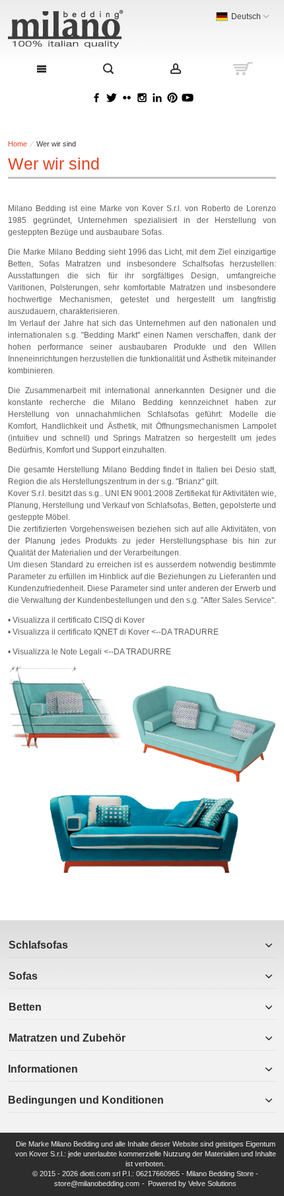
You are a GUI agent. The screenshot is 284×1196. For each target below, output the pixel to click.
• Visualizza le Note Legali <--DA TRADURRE (89, 651)
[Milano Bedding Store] (88, 29)
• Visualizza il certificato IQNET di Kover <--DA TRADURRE (113, 632)
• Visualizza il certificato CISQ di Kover (76, 620)
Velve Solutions (212, 1183)
